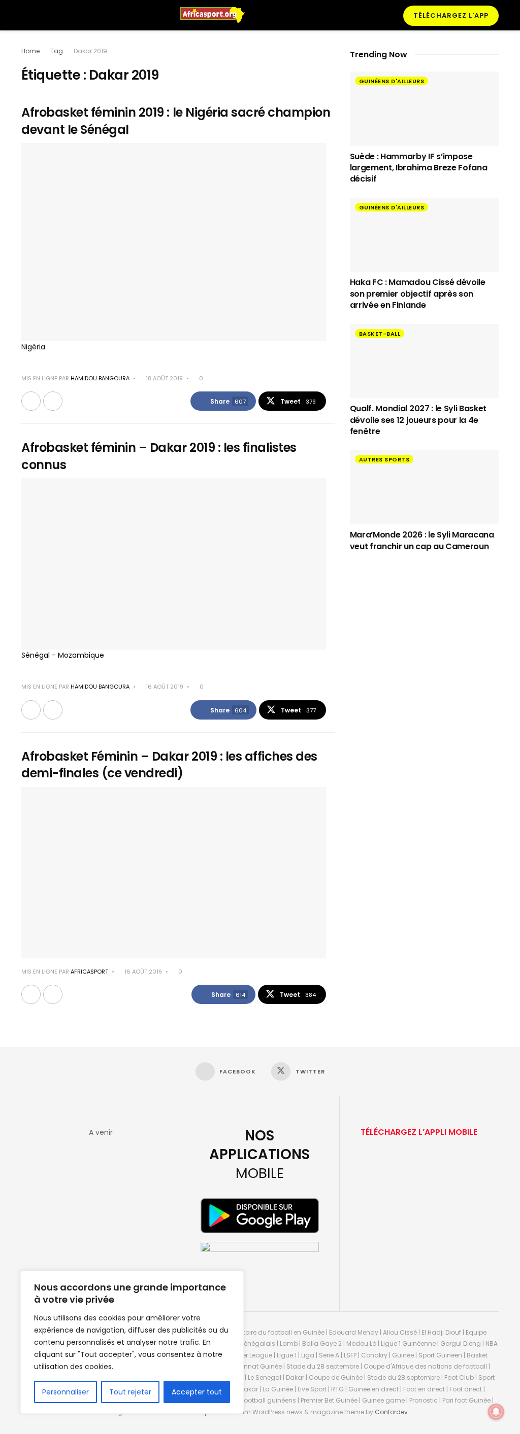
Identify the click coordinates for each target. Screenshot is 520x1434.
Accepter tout (197, 1392)
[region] (132, 1342)
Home (30, 51)
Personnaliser (65, 1392)
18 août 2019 (163, 378)
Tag (56, 51)
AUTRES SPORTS (384, 459)
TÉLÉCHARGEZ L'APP (451, 15)
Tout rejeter (130, 1392)
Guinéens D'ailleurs (392, 81)
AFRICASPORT (89, 971)
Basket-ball (380, 334)
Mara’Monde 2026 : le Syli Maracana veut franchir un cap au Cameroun (422, 540)
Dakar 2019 (90, 51)
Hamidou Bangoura (100, 378)
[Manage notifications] (496, 1412)
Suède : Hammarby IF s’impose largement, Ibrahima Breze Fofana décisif (419, 168)
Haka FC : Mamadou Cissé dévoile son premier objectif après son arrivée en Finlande (417, 293)
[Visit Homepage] (217, 15)
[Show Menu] (25, 15)
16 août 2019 (163, 687)
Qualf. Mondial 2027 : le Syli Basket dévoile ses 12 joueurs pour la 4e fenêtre (418, 420)
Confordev (391, 1412)
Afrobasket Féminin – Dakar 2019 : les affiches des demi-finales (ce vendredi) (169, 765)
